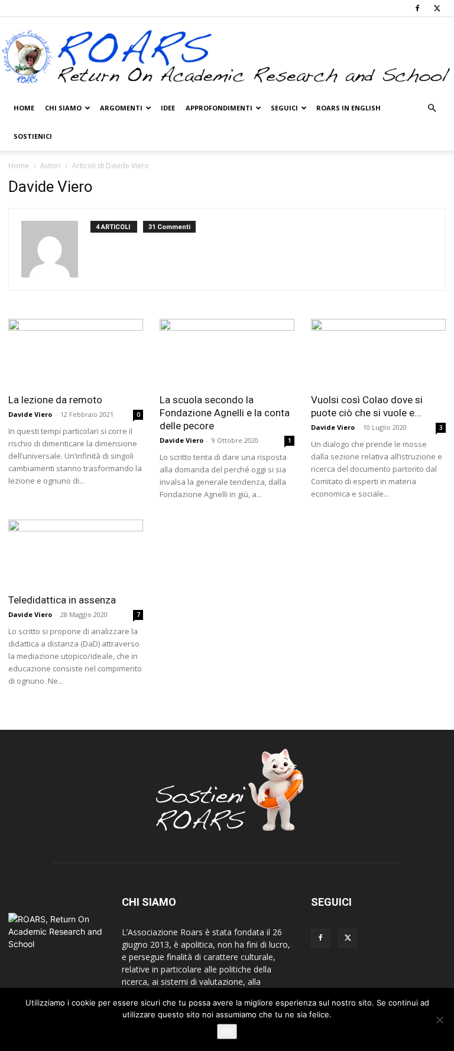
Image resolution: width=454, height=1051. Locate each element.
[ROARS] (227, 56)
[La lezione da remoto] (75, 352)
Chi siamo (63, 107)
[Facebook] (417, 8)
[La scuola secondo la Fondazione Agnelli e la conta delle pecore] (227, 352)
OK (227, 1031)
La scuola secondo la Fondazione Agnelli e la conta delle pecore (225, 413)
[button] (431, 108)
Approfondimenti (219, 107)
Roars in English (348, 107)
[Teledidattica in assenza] (75, 553)
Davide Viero (30, 414)
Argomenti (121, 107)
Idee (168, 107)
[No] (439, 1020)
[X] (437, 8)
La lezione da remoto (55, 400)
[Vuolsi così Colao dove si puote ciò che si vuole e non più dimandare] (378, 352)
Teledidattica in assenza (62, 600)
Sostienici (33, 136)
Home (24, 107)
